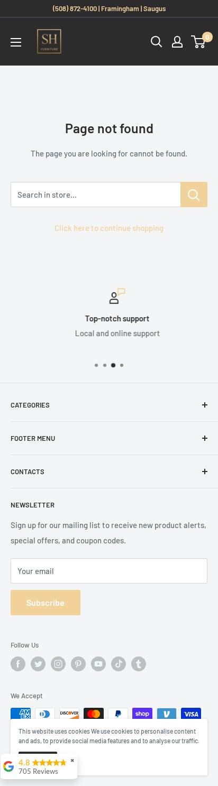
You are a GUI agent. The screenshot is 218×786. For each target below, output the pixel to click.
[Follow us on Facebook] (18, 663)
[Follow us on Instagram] (58, 663)
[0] (198, 41)
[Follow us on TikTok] (118, 663)
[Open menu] (16, 42)
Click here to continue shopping (109, 228)
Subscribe (45, 602)
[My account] (177, 42)
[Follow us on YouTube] (98, 663)
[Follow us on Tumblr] (138, 663)
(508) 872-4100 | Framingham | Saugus (109, 8)
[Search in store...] (193, 194)
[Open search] (156, 42)
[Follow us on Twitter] (38, 663)
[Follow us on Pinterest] (78, 663)
